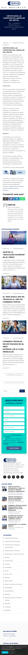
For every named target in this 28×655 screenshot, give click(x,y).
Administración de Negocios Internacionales (12, 546)
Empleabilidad (8, 587)
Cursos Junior (8, 574)
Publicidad (7, 610)
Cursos (6, 570)
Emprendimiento (9, 591)
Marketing (7, 594)
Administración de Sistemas (12, 550)
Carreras (15, 248)
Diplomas (7, 577)
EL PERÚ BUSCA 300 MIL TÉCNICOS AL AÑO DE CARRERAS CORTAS (14, 299)
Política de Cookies (10, 649)
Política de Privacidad (9, 634)
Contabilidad (8, 567)
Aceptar (5, 652)
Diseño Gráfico (9, 580)
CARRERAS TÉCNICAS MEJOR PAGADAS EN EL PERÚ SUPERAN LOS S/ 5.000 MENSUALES (17, 508)
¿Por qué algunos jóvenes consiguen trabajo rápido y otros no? (14, 374)
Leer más (5, 273)
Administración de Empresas (16, 494)
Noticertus (16, 42)
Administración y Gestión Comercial (14, 554)
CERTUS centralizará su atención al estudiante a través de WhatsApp (15, 498)
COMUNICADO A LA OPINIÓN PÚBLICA (17, 525)
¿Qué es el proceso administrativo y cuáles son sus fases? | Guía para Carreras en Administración (16, 489)
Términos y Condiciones (9, 635)
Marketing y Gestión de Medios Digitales (13, 599)
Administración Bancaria (11, 538)
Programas (8, 607)
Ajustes (12, 652)
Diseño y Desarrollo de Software (13, 584)
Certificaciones (9, 560)
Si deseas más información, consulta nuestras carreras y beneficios (13, 188)
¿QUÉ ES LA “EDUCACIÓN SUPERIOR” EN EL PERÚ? (14, 254)
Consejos (7, 564)
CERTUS (7, 44)
